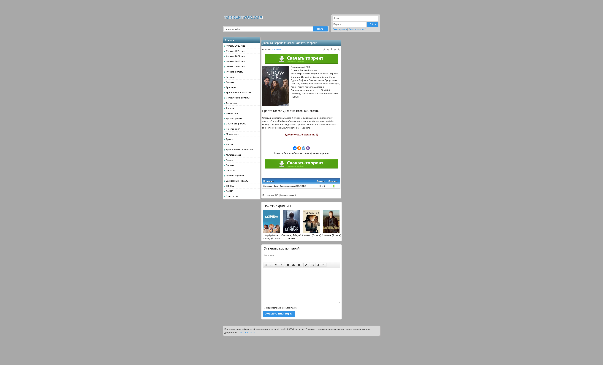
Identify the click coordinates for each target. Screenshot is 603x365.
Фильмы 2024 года (235, 56)
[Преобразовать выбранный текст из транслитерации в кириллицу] (318, 265)
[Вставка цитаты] (312, 265)
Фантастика (232, 113)
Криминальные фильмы (238, 92)
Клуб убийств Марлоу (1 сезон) (271, 237)
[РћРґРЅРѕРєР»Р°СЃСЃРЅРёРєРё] (299, 148)
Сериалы (230, 170)
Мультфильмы (233, 155)
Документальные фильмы (239, 149)
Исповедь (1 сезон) (331, 235)
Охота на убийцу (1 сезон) (291, 237)
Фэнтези (230, 108)
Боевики (230, 82)
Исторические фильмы (238, 97)
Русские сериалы (235, 175)
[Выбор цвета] (306, 265)
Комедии (230, 77)
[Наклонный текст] (271, 265)
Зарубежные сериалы (237, 181)
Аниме (229, 160)
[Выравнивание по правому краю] (299, 265)
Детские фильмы (234, 118)
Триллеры (231, 87)
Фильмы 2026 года (235, 46)
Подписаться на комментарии (281, 307)
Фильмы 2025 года (235, 51)
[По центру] (293, 265)
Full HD (229, 191)
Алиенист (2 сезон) (311, 235)
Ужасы (229, 144)
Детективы (231, 103)
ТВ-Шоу (230, 186)
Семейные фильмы (236, 123)
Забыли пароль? (357, 29)
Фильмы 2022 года (235, 66)
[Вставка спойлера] (323, 265)
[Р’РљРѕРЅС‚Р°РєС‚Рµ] (295, 148)
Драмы (229, 139)
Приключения (233, 129)
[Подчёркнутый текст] (276, 265)
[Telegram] (303, 148)
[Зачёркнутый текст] (281, 265)
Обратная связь (247, 332)
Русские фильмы (234, 71)
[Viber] (308, 148)
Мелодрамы (232, 134)
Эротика (230, 165)
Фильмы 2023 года (235, 61)
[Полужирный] (266, 265)
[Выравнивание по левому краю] (288, 265)
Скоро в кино (232, 196)
